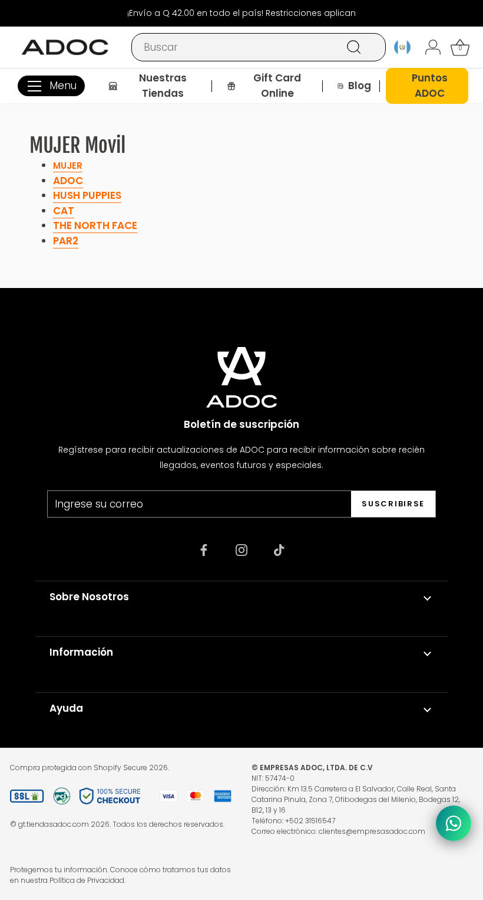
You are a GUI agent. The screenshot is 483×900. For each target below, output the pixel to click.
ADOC (68, 181)
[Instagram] (241, 549)
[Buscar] (354, 47)
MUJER (67, 165)
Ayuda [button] (66, 708)
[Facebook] (204, 549)
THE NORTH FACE (95, 225)
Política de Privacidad (86, 880)
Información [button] (81, 652)
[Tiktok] (279, 549)
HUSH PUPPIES (87, 195)
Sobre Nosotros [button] (89, 597)
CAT (63, 211)
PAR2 (65, 241)
